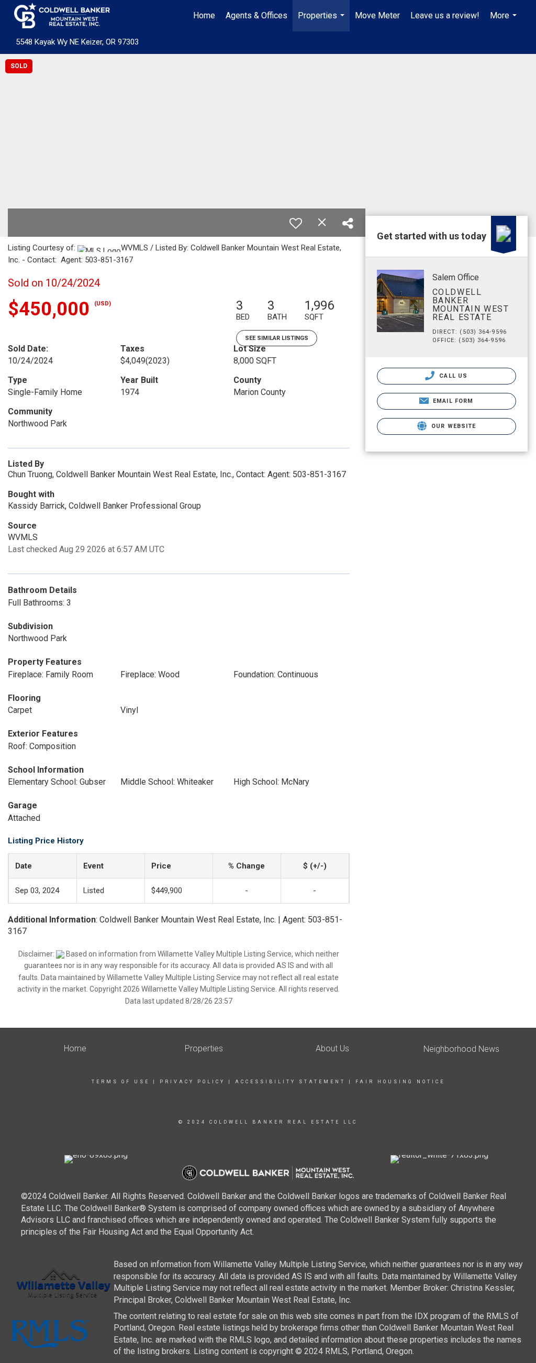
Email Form (452, 401)
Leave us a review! (444, 15)
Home (204, 15)
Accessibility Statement (290, 1081)
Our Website (452, 426)
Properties (322, 20)
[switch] (296, 223)
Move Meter (377, 15)
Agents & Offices (256, 15)
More (504, 20)
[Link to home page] (67, 15)
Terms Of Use (121, 1081)
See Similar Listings (276, 338)
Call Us (452, 375)
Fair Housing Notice (400, 1081)
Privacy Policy (192, 1081)
